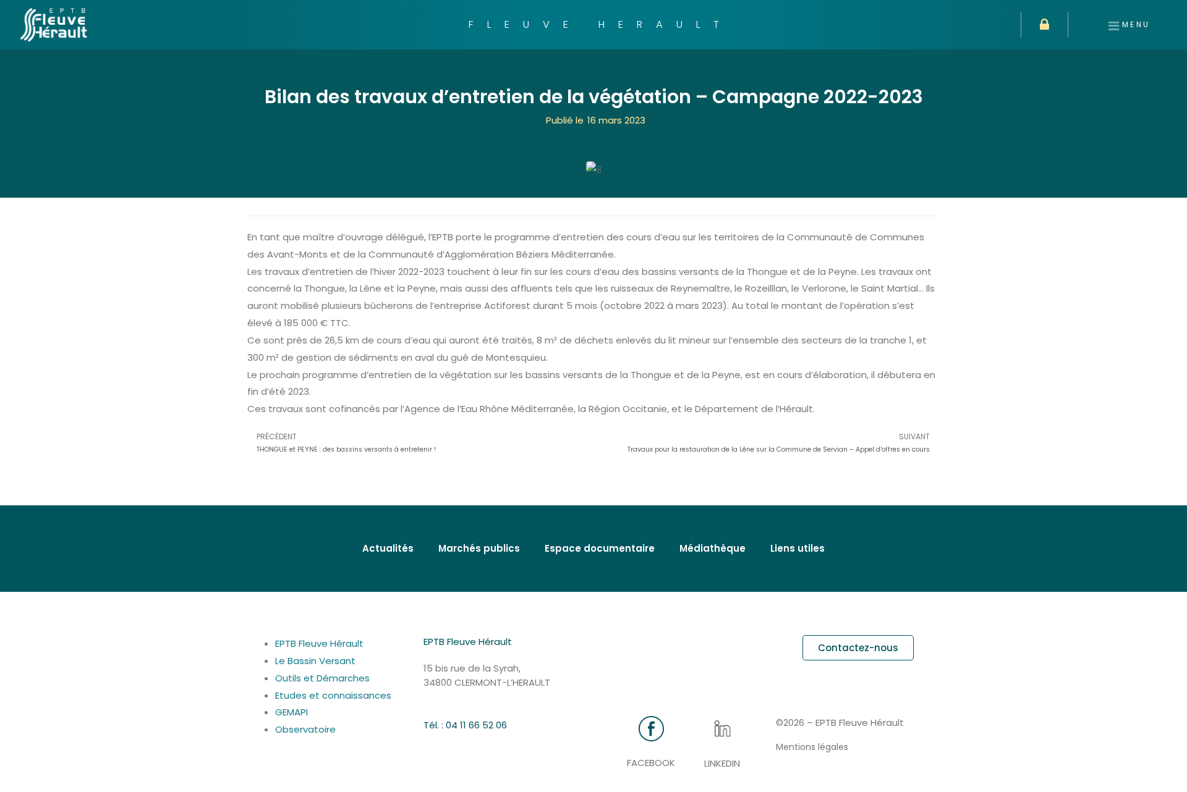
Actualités (388, 548)
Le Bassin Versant (315, 660)
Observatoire (305, 729)
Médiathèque (712, 548)
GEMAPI (301, 712)
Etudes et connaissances (340, 695)
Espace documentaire (600, 548)
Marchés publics (479, 548)
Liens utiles (797, 548)
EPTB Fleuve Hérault (319, 643)
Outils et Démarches (322, 678)
